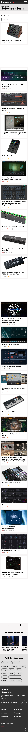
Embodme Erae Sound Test (10, 505)
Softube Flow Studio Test (9, 156)
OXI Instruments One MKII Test (11, 483)
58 (18, 625)
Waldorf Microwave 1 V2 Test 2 (11, 366)
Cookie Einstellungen (7, 723)
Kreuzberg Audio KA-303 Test (11, 550)
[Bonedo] (8, 2)
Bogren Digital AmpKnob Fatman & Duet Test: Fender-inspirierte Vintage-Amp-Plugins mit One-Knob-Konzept (13, 459)
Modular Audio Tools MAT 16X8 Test (13, 227)
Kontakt (3, 709)
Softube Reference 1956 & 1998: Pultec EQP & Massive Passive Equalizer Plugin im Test (14, 203)
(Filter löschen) (12, 16)
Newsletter (10, 702)
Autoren (3, 720)
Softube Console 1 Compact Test (12, 40)
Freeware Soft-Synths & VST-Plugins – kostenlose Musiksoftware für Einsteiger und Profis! (13, 320)
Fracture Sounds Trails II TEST (11, 344)
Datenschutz (4, 716)
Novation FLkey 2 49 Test (9, 412)
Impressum (4, 713)
